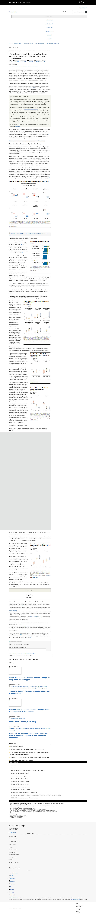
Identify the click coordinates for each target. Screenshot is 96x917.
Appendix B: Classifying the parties (19, 816)
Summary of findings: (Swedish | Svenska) (20, 789)
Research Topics (49, 16)
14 (22, 252)
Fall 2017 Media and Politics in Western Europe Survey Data (24, 797)
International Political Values (17, 653)
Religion (10, 847)
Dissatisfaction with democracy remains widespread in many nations (29, 692)
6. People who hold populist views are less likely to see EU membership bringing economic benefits (33, 810)
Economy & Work (12, 857)
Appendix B (32, 87)
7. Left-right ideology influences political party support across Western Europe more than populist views (34, 811)
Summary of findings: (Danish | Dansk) (20, 773)
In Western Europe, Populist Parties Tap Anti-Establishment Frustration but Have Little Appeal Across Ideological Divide (29, 51)
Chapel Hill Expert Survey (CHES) (31, 109)
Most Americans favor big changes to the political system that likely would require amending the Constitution (29, 753)
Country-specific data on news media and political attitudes (24, 792)
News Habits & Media (13, 865)
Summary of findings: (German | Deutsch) (20, 781)
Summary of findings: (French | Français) (20, 778)
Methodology (14, 814)
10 (30, 595)
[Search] (86, 12)
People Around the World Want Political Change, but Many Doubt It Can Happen (29, 678)
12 (49, 177)
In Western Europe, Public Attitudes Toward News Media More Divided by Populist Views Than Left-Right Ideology (36, 795)
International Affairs (13, 839)
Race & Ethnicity (12, 844)
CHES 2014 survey (22, 634)
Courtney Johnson (26, 67)
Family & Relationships (14, 854)
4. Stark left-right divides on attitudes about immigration (23, 808)
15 (22, 268)
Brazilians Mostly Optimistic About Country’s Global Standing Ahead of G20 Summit (29, 710)
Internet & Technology (13, 862)
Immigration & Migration (14, 841)
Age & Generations (13, 849)
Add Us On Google (13, 64)
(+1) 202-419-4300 (12, 832)
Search (64, 11)
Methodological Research (14, 867)
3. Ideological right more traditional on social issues (22, 807)
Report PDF (13, 765)
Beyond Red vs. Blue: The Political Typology (21, 760)
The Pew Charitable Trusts (75, 899)
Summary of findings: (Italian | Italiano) (20, 784)
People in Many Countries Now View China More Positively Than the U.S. (29, 757)
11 (48, 134)
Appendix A (24, 605)
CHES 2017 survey (26, 626)
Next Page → (29, 597)
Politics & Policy (12, 836)
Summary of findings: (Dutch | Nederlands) (20, 776)
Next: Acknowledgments (29, 590)
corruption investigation (13, 610)
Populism (34, 653)
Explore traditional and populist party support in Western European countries (28, 770)
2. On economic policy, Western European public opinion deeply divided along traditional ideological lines (34, 806)
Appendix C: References (16, 817)
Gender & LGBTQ (12, 852)
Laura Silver (19, 67)
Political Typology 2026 (16, 746)
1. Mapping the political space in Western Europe (22, 804)
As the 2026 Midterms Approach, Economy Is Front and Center (27, 749)
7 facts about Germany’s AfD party (22, 721)
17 (41, 284)
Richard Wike (35, 67)
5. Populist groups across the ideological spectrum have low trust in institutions (28, 809)
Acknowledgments (15, 812)
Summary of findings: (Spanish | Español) (20, 787)
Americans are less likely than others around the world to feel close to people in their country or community (28, 735)
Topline (13, 767)
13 (21, 244)
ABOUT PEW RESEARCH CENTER (15, 898)
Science (10, 859)
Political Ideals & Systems (27, 653)
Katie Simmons (13, 67)
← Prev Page (29, 594)
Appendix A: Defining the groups (18, 815)
